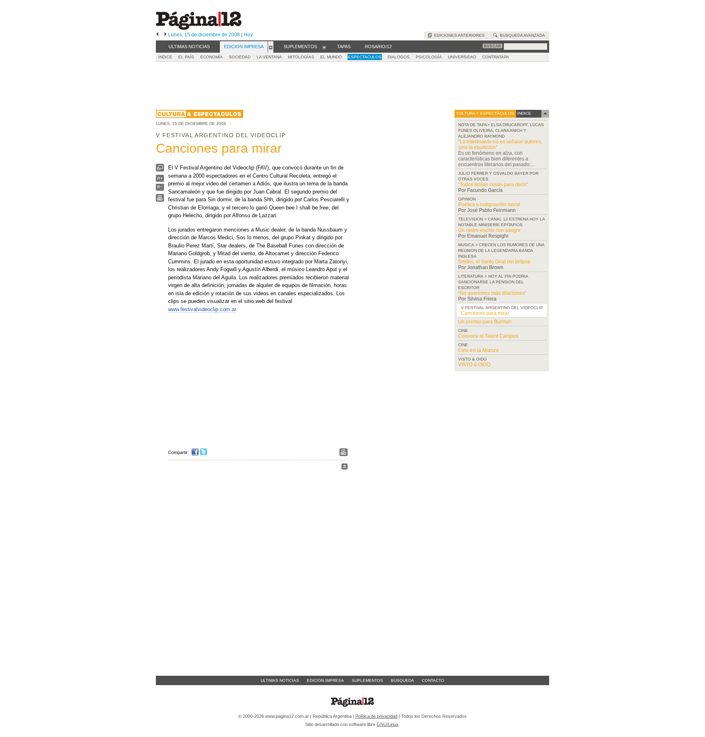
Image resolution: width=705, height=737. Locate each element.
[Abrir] (270, 47)
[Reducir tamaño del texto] (160, 189)
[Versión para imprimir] (160, 200)
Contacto (433, 680)
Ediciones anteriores (458, 35)
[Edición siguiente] (165, 35)
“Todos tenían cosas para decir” (493, 184)
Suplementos (367, 680)
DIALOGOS (399, 57)
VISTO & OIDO (474, 364)
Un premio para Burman (485, 322)
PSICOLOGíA (429, 57)
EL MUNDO (331, 57)
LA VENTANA (269, 57)
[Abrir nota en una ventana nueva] (160, 170)
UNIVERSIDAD (462, 57)
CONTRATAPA (495, 57)
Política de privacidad (376, 716)
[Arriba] (344, 468)
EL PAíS (186, 57)
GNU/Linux (388, 724)
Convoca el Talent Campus (488, 336)
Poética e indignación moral (489, 204)
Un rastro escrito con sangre (489, 230)
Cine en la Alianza (478, 350)
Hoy (248, 35)
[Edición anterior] (157, 35)
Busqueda (402, 680)
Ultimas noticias (280, 680)
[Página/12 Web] (199, 28)
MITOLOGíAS (301, 57)
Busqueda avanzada (521, 35)
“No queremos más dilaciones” (492, 293)
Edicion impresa (325, 680)
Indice (165, 57)
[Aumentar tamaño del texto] (160, 180)
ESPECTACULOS (364, 57)
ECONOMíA (211, 57)
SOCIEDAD (240, 57)
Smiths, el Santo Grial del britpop (494, 262)
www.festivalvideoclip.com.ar (202, 309)
